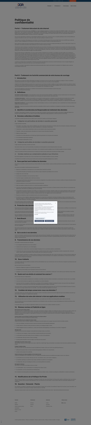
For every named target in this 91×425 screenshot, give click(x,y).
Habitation (16, 404)
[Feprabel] (73, 420)
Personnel (31, 404)
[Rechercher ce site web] (68, 1)
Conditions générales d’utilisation (20, 419)
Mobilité (16, 402)
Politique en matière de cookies (39, 419)
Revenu (31, 406)
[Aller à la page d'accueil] (24, 6)
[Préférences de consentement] (3, 423)
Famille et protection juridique (19, 406)
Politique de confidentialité (30, 419)
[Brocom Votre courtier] (66, 420)
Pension (16, 411)
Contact (47, 402)
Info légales (58, 419)
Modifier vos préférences (40, 218)
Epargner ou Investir (18, 409)
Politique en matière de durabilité (50, 419)
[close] (55, 203)
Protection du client (49, 406)
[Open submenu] (52, 5)
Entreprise (32, 402)
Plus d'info (36, 214)
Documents (48, 404)
